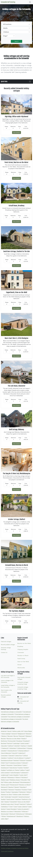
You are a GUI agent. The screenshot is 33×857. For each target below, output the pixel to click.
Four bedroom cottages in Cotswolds (18, 716)
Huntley (20, 767)
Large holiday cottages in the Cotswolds (8, 686)
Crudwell (27, 758)
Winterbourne (20, 814)
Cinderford (21, 753)
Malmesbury (11, 777)
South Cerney (21, 658)
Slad (2, 797)
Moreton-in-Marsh (22, 655)
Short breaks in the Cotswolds (6, 691)
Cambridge (16, 743)
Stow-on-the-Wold (23, 661)
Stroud (19, 664)
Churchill (14, 753)
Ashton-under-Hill (18, 731)
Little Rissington (15, 772)
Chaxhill (29, 746)
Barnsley (10, 736)
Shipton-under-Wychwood (21, 794)
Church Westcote (6, 753)
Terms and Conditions (7, 851)
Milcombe (24, 780)
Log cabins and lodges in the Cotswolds (8, 676)
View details (16, 132)
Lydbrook (3, 777)
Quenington (15, 792)
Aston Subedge (6, 733)
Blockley (3, 738)
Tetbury (28, 804)
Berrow (16, 736)
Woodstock (19, 816)
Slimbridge (8, 797)
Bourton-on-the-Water (24, 643)
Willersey (24, 811)
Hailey (24, 765)
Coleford (10, 758)
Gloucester (9, 765)
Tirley (10, 806)
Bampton (28, 733)
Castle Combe (24, 743)
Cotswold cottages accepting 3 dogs (22, 688)
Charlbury (23, 746)
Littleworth (24, 772)
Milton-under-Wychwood (11, 782)
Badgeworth (21, 733)
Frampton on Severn (15, 763)
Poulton (8, 792)
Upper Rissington (12, 809)
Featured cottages (6, 641)
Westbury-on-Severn (7, 811)
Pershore (24, 789)
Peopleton (18, 789)
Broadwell (26, 741)
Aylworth (14, 733)
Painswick (11, 789)
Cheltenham (12, 748)
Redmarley (22, 792)
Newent (17, 787)
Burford (9, 743)
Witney (4, 816)
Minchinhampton (25, 782)
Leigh (27, 770)
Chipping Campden (22, 649)
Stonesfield (13, 802)
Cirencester (20, 652)
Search (16, 41)
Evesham (28, 760)
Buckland (3, 743)
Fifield (3, 763)
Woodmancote (11, 816)
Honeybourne (4, 767)
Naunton (10, 787)
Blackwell (22, 736)
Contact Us (4, 652)
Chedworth (5, 748)
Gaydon (3, 765)
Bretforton (4, 741)
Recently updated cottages (6, 696)
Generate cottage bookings (6, 648)
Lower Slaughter (14, 775)
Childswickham (21, 748)
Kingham (3, 770)
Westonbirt (17, 811)
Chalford (10, 746)
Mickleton (24, 777)
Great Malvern (18, 765)
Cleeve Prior (18, 755)
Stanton (7, 802)
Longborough (4, 775)
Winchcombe (21, 667)
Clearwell (11, 755)
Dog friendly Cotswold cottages (23, 678)
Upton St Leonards (23, 809)
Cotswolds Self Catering (8, 2)
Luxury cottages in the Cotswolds (7, 681)
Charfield (16, 746)
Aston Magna (28, 731)
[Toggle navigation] (30, 2)
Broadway (20, 646)
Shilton (29, 792)
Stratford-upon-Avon (7, 804)
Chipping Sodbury (23, 750)
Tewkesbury (4, 806)
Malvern (18, 777)
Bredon (24, 738)
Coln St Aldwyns (18, 758)
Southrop (18, 799)
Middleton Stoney (15, 780)
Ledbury (22, 770)
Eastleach (16, 760)
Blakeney (28, 736)
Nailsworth (4, 787)
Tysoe (15, 806)
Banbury (4, 736)
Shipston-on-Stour (6, 794)
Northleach (4, 789)
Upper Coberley (22, 806)
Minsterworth (14, 785)
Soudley (3, 799)
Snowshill (14, 797)
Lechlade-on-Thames (13, 770)
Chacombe (4, 746)
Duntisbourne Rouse (6, 760)
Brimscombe (11, 741)
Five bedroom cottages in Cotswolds (11, 719)
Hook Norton (13, 767)
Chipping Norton (12, 750)
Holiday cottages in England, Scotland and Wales (14, 848)
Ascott (9, 731)
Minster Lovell (5, 785)
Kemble (26, 767)
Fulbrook (24, 763)
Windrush (12, 814)
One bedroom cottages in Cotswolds (11, 712)
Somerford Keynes (24, 797)
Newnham (23, 787)
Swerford (22, 804)
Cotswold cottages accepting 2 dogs (22, 683)
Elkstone (22, 760)
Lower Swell (23, 775)
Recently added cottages (8, 644)
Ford (7, 763)
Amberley (3, 731)
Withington (28, 814)
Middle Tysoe (5, 780)
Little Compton (5, 772)
